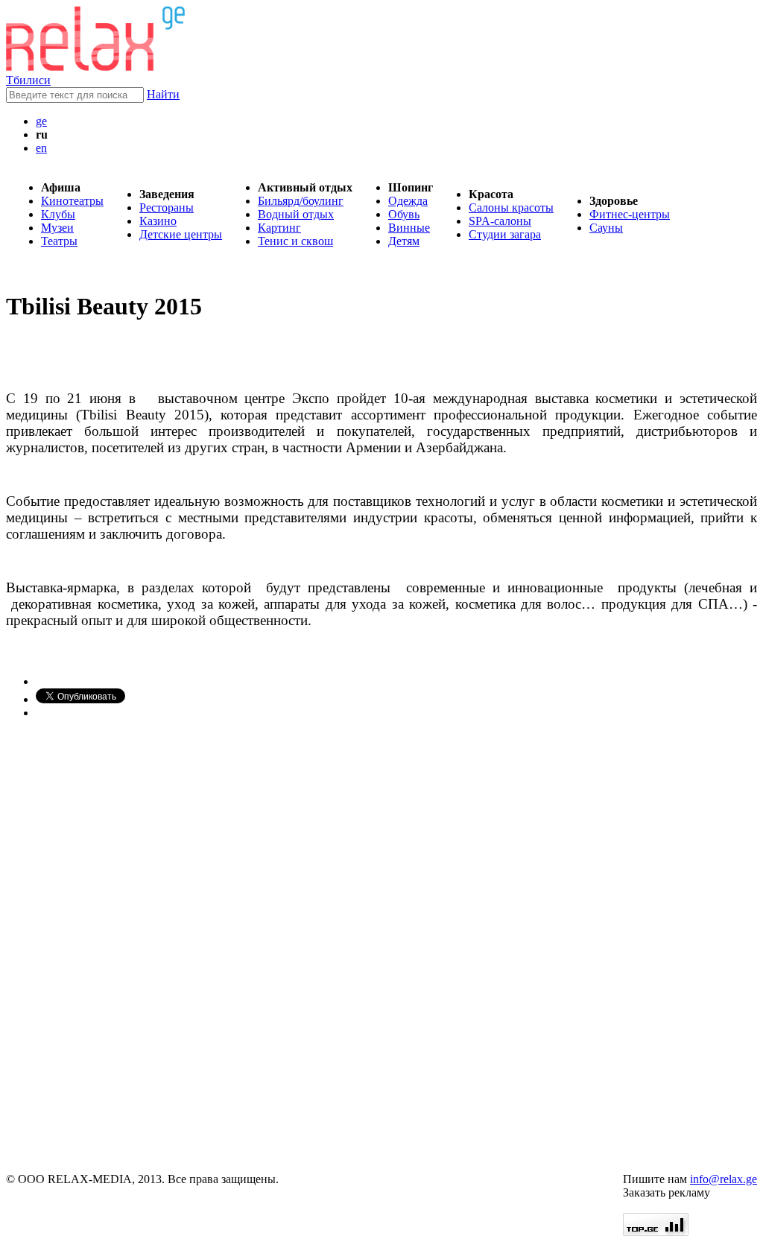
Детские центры (180, 234)
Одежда (408, 200)
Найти (163, 94)
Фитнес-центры (629, 214)
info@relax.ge (723, 1179)
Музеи (57, 227)
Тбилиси (28, 80)
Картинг (279, 227)
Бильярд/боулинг (300, 200)
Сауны (606, 227)
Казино (158, 221)
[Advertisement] (95, 946)
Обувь (404, 214)
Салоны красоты (511, 207)
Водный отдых (296, 214)
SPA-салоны (500, 221)
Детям (404, 241)
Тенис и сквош (295, 241)
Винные (409, 227)
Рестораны (166, 207)
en (41, 148)
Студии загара (505, 234)
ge (41, 121)
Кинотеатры (72, 200)
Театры (59, 241)
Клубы (58, 214)
